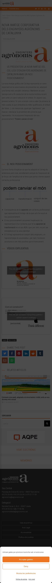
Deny (26, 566)
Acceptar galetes (26, 559)
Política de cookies (21, 579)
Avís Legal (32, 579)
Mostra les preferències (26, 573)
